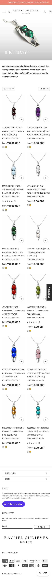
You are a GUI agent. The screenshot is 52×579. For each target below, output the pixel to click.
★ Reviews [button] (49, 292)
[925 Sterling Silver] (3, 147)
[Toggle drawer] (3, 12)
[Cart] (50, 11)
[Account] (44, 11)
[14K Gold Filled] (6, 147)
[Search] (9, 11)
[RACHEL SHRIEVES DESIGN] (26, 12)
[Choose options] (21, 119)
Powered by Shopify (12, 574)
